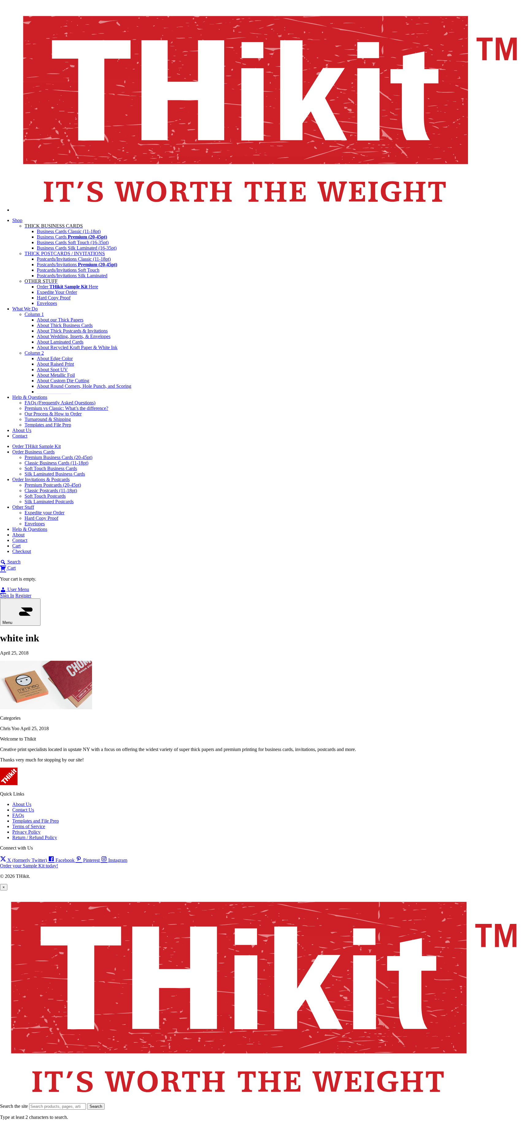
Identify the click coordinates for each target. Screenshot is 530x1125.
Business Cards (72, 236)
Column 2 (34, 353)
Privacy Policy (26, 832)
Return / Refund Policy (34, 837)
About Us (21, 430)
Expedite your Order (44, 512)
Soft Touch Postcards (45, 496)
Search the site (14, 1106)
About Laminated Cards (60, 342)
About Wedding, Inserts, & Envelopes (73, 336)
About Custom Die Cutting (63, 380)
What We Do (25, 308)
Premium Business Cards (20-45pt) (58, 457)
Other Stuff (23, 507)
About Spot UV (52, 369)
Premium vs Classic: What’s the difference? (66, 408)
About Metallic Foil (56, 375)
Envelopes (47, 303)
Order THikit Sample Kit (36, 446)
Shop (17, 220)
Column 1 (34, 314)
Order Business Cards (33, 451)
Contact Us (23, 809)
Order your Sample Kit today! (29, 865)
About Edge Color (55, 358)
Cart (16, 545)
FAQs (18, 815)
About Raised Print (55, 364)
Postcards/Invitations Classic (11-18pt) (74, 259)
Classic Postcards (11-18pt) (51, 490)
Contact (19, 435)
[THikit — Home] (271, 209)
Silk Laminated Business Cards (55, 474)
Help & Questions (29, 397)
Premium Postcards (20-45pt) (53, 485)
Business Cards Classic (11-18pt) (69, 231)
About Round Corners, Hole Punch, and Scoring (84, 386)
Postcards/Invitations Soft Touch (68, 270)
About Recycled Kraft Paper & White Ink (77, 347)
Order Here (67, 286)
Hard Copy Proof (54, 297)
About (18, 534)
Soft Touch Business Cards (51, 468)
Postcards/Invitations (77, 264)
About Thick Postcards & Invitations (72, 330)
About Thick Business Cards (65, 325)
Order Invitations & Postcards (41, 479)
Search (96, 1106)
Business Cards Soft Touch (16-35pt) (73, 242)
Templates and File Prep (48, 424)
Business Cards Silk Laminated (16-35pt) (77, 248)
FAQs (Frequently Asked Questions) (60, 402)
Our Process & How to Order (53, 413)
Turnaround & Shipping (48, 419)
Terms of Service (28, 826)
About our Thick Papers (60, 319)
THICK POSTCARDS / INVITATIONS (65, 253)
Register (23, 595)
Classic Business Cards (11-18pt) (56, 462)
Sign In (7, 595)
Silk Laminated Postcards (49, 501)
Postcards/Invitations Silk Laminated (72, 275)
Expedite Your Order (57, 292)
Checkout (21, 551)
